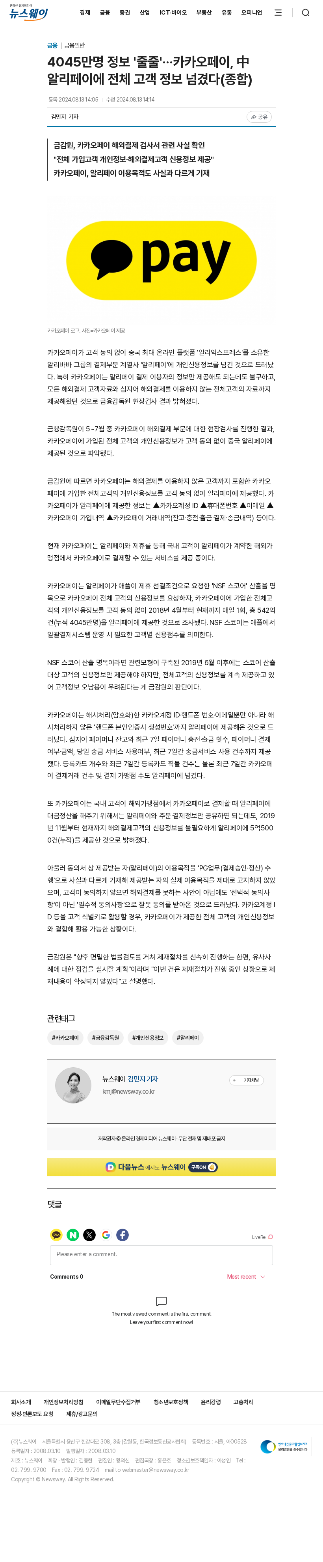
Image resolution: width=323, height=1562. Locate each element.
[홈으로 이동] (28, 12)
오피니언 (251, 12)
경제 (85, 12)
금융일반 (74, 45)
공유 (263, 117)
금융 (105, 12)
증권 (125, 12)
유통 (227, 12)
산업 (145, 12)
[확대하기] (161, 202)
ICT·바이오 (173, 12)
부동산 (204, 12)
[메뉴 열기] (278, 12)
